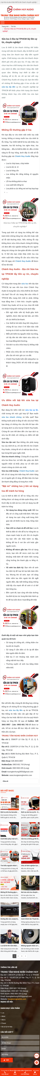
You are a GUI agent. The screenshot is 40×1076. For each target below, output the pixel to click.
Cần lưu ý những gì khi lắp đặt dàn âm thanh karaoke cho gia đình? (30, 839)
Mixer (3, 1016)
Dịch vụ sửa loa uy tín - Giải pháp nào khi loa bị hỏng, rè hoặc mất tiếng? (30, 812)
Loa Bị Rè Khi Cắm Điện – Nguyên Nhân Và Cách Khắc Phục (10, 946)
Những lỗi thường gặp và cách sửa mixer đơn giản (10, 892)
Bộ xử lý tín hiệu (7, 1027)
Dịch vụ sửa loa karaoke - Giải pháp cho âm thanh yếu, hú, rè (10, 812)
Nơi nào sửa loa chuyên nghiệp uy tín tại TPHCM (30, 892)
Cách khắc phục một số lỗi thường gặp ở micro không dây (10, 839)
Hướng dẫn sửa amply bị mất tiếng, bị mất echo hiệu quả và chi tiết (10, 919)
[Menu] (2, 22)
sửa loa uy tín (31, 410)
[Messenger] (36, 1062)
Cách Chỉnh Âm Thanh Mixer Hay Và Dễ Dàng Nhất (30, 919)
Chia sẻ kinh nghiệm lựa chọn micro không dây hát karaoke (30, 865)
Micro (3, 1020)
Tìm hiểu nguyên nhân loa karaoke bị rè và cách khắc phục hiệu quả (10, 865)
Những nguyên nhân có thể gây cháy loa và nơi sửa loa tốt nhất (30, 946)
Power (4, 1023)
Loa (3, 1013)
